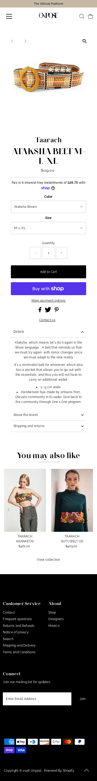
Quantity (48, 243)
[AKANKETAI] (25, 500)
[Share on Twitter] (48, 311)
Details (18, 331)
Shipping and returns (28, 426)
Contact (9, 612)
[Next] (25, 41)
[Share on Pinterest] (57, 311)
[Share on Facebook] (40, 311)
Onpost (36, 770)
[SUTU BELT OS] (72, 500)
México (53, 626)
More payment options (49, 300)
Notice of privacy (16, 632)
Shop (52, 612)
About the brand (25, 415)
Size (48, 218)
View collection (48, 560)
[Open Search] (81, 16)
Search (8, 639)
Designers (56, 619)
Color (48, 196)
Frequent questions (17, 619)
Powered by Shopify (59, 770)
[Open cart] (90, 16)
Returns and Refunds (18, 626)
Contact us (47, 320)
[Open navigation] (13, 16)
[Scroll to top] (86, 770)
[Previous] (12, 41)
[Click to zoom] (85, 41)
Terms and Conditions (19, 652)
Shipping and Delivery (19, 645)
